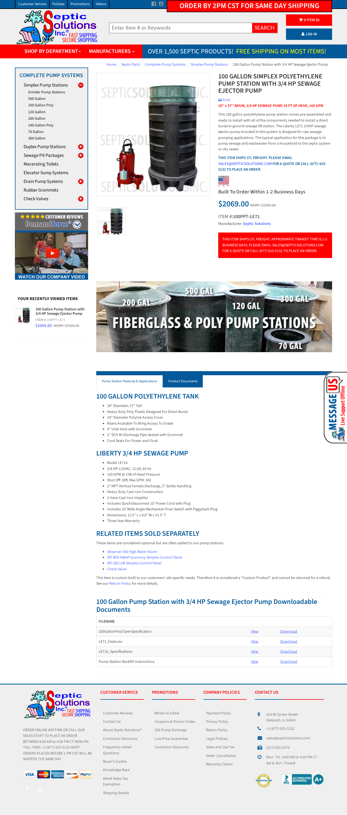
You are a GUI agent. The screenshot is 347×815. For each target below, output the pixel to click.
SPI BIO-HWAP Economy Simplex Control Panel (144, 557)
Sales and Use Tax (220, 747)
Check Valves (36, 199)
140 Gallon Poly (41, 125)
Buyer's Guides (115, 761)
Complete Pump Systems (165, 64)
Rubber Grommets (41, 190)
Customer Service (32, 4)
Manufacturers (110, 51)
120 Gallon (37, 112)
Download (288, 631)
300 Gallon (37, 138)
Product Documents (182, 381)
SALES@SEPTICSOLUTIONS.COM (245, 164)
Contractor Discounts (120, 738)
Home (111, 64)
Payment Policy (218, 713)
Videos (101, 4)
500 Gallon (37, 98)
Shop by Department (51, 51)
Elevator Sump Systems (46, 173)
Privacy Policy (217, 721)
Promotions (80, 4)
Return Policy (120, 583)
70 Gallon (36, 132)
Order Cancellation (221, 756)
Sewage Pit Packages (44, 155)
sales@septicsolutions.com (288, 738)
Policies (58, 4)
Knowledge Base (116, 770)
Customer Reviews (118, 713)
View (254, 631)
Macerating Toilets (41, 164)
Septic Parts (130, 64)
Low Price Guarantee (171, 738)
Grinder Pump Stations (46, 92)
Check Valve (116, 569)
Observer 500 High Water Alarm (132, 552)
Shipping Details (116, 793)
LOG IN (311, 34)
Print (226, 100)
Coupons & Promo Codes (175, 721)
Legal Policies (217, 738)
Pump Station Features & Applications (129, 381)
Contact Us (112, 721)
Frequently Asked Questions (117, 750)
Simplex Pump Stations (209, 64)
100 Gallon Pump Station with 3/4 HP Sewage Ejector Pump (60, 312)
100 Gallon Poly (41, 105)
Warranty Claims (219, 764)
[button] (334, 407)
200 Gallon (37, 118)
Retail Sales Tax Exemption (115, 781)
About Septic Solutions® (122, 730)
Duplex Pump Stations (45, 147)
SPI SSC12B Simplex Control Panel (134, 563)
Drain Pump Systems (43, 181)
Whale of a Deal (167, 713)
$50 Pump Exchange (171, 730)
